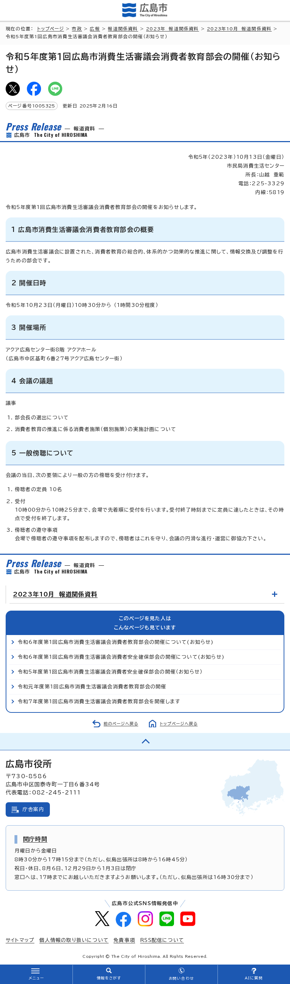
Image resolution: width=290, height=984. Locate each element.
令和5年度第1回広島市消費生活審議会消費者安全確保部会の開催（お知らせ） (110, 671)
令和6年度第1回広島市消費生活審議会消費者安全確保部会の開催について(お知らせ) (121, 656)
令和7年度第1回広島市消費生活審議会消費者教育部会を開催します (99, 701)
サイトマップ (20, 940)
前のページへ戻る (121, 724)
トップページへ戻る (179, 724)
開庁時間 (35, 839)
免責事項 (124, 940)
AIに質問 (254, 978)
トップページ (50, 29)
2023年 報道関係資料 (172, 29)
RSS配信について (162, 940)
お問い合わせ (181, 978)
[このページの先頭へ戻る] (145, 741)
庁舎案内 (33, 809)
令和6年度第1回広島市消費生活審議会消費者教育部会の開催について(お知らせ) (116, 642)
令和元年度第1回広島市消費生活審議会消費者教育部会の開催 (92, 686)
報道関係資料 (123, 29)
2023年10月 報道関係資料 (239, 29)
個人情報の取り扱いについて (74, 940)
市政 (77, 29)
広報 (95, 29)
